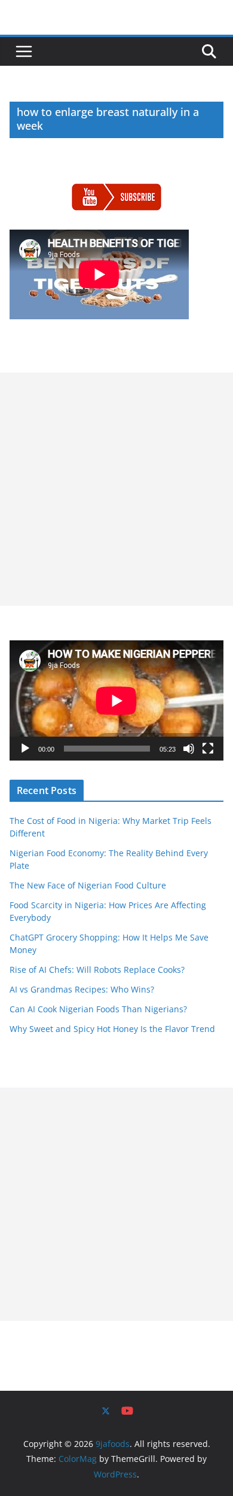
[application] (116, 700)
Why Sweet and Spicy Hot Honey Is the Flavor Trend (112, 1028)
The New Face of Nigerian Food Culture (88, 885)
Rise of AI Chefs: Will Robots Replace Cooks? (97, 969)
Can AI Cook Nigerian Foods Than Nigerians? (98, 1009)
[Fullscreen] (208, 749)
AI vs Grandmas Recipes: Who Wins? (82, 989)
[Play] (25, 749)
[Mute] (189, 749)
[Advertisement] (116, 489)
